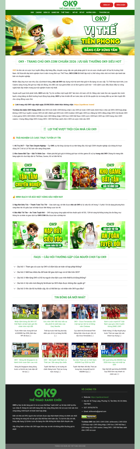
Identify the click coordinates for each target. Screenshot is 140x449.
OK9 (32, 12)
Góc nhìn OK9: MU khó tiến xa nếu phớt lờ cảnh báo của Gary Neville (55, 324)
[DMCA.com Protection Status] (88, 417)
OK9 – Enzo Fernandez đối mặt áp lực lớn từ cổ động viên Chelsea (84, 324)
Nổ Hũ (75, 12)
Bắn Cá (47, 12)
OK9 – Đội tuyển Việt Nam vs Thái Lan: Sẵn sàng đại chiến (55, 361)
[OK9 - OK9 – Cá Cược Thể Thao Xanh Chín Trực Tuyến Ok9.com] (70, 5)
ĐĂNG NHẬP (121, 5)
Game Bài (55, 12)
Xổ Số (82, 12)
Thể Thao (65, 12)
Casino (39, 12)
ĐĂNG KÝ (106, 5)
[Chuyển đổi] (15, 267)
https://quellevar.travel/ (100, 397)
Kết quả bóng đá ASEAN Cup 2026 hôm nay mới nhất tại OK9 (114, 362)
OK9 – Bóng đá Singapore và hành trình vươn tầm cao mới (25, 361)
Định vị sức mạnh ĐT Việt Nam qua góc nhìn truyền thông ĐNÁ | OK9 (114, 324)
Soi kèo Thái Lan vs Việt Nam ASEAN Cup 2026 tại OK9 (84, 361)
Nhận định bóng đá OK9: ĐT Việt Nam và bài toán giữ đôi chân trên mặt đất (25, 324)
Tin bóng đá (104, 12)
